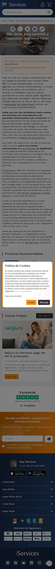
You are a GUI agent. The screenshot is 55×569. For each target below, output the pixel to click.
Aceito (31, 302)
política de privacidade (22, 291)
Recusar (44, 302)
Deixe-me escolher (13, 296)
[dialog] (27, 284)
